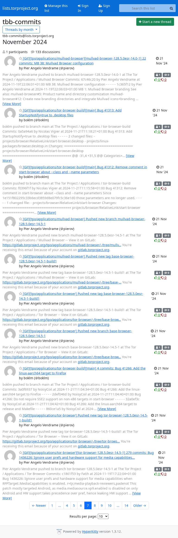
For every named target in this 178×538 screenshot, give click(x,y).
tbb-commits (22, 21)
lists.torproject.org (20, 8)
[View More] (12, 104)
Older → (139, 505)
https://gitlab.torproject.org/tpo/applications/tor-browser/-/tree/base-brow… (62, 319)
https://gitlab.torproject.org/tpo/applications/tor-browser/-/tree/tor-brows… (61, 441)
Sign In (83, 8)
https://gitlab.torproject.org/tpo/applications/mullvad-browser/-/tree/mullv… (62, 245)
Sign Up (104, 8)
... (59, 505)
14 (126, 505)
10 (109, 505)
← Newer (39, 505)
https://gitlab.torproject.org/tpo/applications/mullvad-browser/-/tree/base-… (62, 282)
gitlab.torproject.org (93, 250)
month (20, 29)
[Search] (171, 8)
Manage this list (56, 8)
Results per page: (83, 516)
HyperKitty (90, 531)
